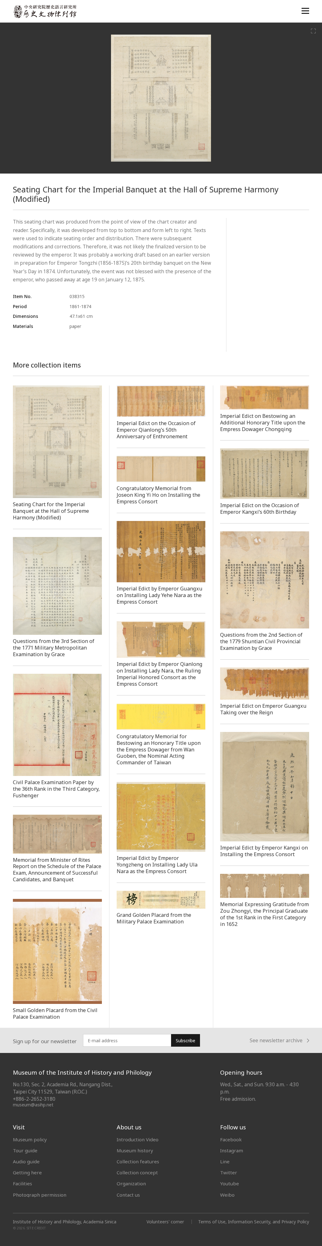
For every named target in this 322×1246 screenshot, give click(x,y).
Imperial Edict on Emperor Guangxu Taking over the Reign (263, 709)
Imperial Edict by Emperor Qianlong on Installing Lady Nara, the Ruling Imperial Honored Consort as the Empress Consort (160, 674)
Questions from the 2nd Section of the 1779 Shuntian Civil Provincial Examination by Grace (261, 641)
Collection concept (137, 1172)
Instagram (231, 1150)
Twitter (228, 1172)
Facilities (22, 1183)
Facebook (231, 1139)
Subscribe (185, 1041)
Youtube (229, 1183)
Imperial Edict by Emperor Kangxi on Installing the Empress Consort (264, 851)
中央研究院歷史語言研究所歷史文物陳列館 (44, 11)
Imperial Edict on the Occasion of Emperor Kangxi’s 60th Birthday (259, 508)
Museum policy (30, 1139)
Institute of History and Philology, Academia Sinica (64, 1222)
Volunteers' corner (165, 1222)
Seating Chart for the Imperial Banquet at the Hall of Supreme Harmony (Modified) (51, 511)
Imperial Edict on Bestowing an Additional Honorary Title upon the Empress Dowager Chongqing (262, 423)
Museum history (135, 1150)
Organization (131, 1183)
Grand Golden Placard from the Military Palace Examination (154, 918)
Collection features (138, 1161)
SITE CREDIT (36, 1228)
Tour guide (25, 1150)
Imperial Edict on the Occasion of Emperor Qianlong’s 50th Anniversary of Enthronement (156, 430)
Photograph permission (39, 1195)
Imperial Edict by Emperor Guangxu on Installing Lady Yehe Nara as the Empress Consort (160, 595)
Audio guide (26, 1161)
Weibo (227, 1195)
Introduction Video (137, 1139)
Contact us (128, 1195)
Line (225, 1161)
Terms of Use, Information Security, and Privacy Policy (253, 1222)
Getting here (27, 1172)
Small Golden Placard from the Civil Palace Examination (55, 1013)
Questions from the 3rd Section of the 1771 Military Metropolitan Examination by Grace (53, 648)
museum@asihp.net (33, 1105)
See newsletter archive (276, 1040)
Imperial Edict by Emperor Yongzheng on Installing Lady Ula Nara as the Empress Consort (157, 865)
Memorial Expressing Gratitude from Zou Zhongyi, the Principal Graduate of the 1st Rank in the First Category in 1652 (264, 914)
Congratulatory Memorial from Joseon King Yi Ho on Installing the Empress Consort (158, 495)
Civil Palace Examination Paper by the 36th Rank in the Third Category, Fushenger (56, 789)
